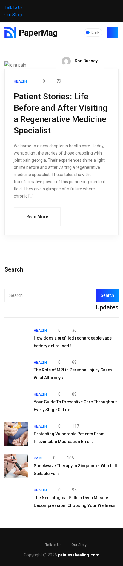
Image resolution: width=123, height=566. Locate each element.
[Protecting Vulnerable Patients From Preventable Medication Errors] (16, 434)
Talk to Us (13, 7)
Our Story (13, 14)
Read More (37, 216)
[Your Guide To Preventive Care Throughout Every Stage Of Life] (16, 402)
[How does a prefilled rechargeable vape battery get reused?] (16, 338)
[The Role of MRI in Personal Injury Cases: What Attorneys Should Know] (16, 370)
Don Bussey (86, 60)
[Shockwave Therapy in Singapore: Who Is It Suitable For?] (16, 466)
